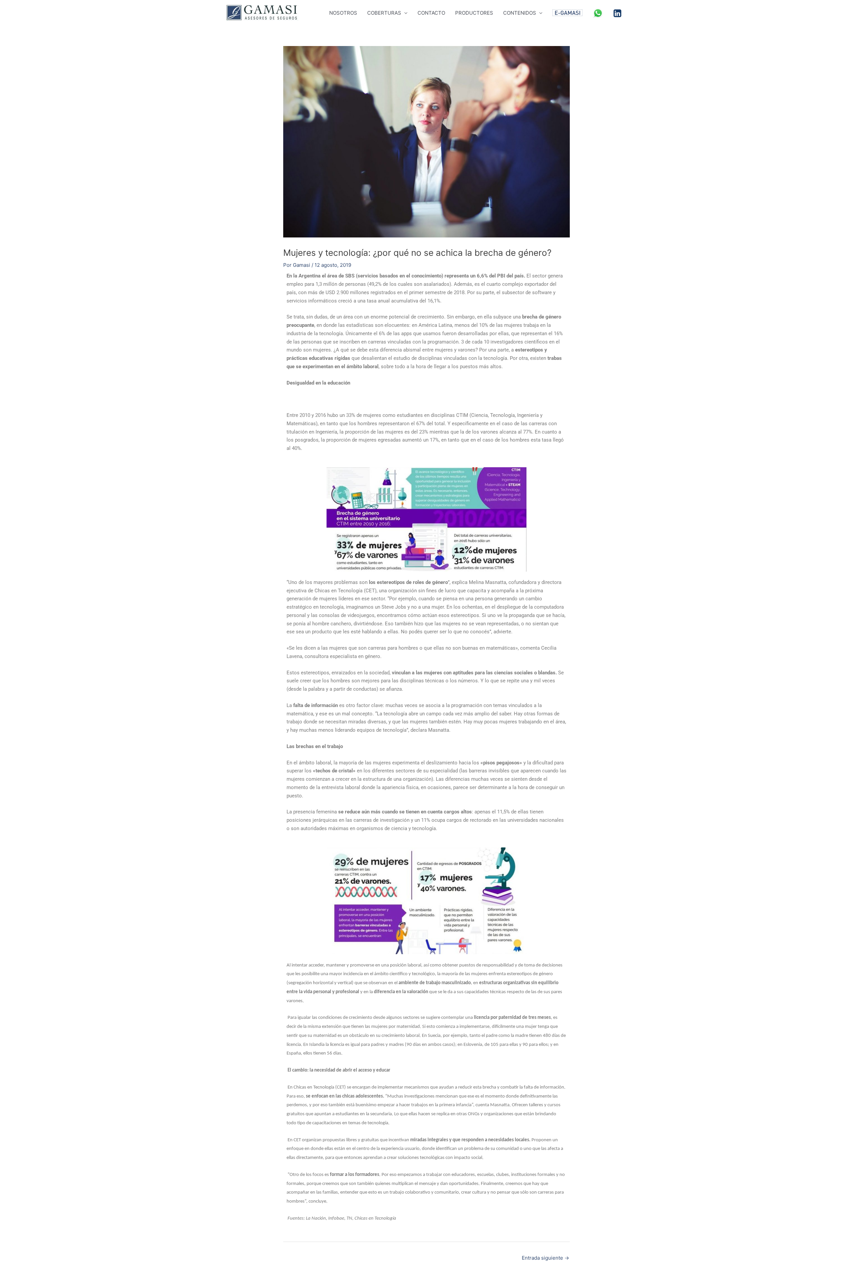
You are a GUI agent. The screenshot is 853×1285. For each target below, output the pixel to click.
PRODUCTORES (474, 13)
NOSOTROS (343, 13)
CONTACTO (431, 13)
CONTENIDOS (519, 13)
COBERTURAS (384, 13)
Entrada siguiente (545, 1258)
